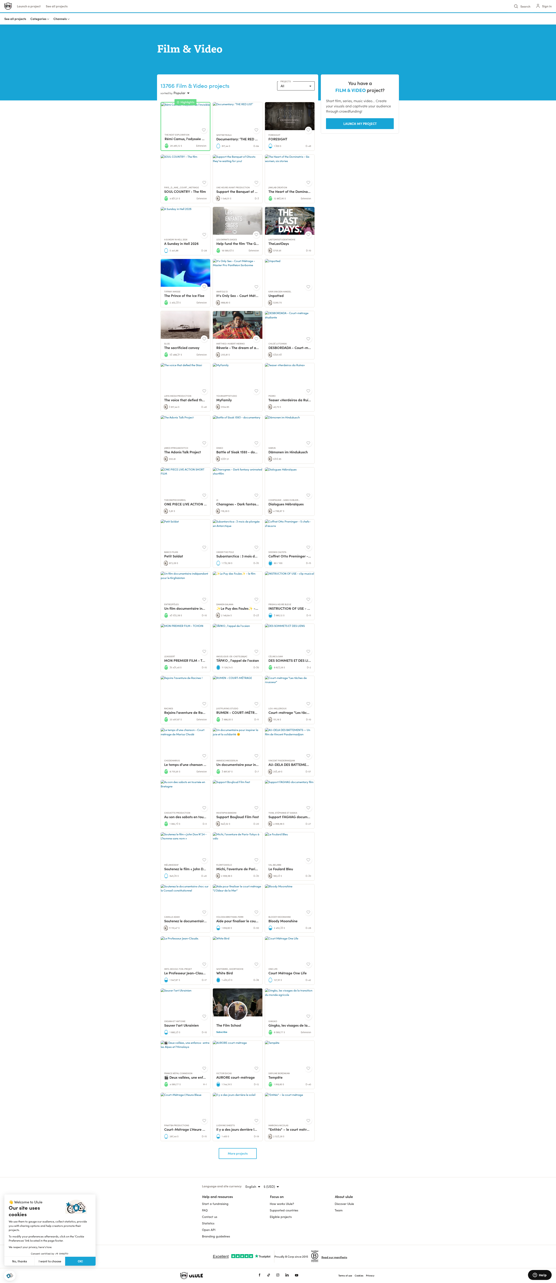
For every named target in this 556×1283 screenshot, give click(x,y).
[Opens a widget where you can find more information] (540, 1275)
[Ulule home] (212, 1275)
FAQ (205, 1210)
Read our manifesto (334, 1257)
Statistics (208, 1223)
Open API (208, 1230)
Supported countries (284, 1210)
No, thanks (19, 1261)
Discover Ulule (344, 1204)
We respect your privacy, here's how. (30, 1247)
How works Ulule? (282, 1204)
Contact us (209, 1217)
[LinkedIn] (287, 1275)
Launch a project (29, 6)
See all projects (57, 6)
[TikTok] (268, 1275)
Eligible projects (281, 1217)
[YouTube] (296, 1275)
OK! (80, 1261)
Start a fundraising (215, 1204)
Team (339, 1210)
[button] (10, 1276)
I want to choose (50, 1261)
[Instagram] (277, 1275)
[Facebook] (259, 1275)
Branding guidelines (216, 1236)
